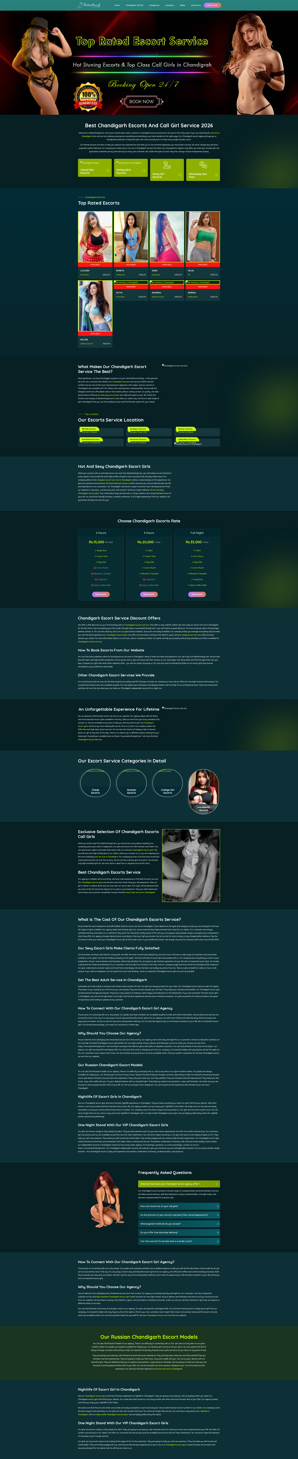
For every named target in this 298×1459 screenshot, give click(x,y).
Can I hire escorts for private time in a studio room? (166, 1241)
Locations (169, 5)
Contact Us (196, 5)
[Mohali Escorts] (100, 432)
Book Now (101, 594)
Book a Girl (212, 5)
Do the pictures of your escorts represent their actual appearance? (174, 1215)
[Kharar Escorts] (197, 432)
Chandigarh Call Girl (134, 5)
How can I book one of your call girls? (159, 1206)
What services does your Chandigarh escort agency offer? (170, 1184)
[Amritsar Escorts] (148, 442)
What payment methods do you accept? (161, 1223)
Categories (154, 5)
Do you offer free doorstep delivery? (159, 1232)
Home (117, 5)
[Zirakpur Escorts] (148, 432)
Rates (182, 5)
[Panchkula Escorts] (100, 442)
